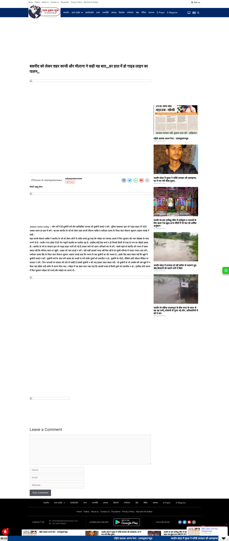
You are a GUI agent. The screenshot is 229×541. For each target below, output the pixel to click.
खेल (137, 12)
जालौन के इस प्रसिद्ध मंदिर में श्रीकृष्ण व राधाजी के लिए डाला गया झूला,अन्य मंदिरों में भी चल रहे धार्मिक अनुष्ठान (175, 223)
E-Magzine (172, 12)
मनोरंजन (130, 12)
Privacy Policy (76, 2)
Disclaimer (65, 2)
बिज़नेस (122, 12)
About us (45, 2)
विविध (144, 12)
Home (30, 2)
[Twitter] (185, 522)
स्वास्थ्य (151, 12)
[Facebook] (180, 522)
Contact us (55, 2)
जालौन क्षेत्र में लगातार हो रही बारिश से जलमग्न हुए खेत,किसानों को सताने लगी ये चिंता (175, 267)
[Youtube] (189, 522)
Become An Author (91, 2)
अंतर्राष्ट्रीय (89, 12)
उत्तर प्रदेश (76, 12)
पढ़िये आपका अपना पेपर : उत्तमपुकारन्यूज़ (171, 138)
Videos (37, 2)
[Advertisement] (114, 42)
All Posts (70, 182)
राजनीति (105, 12)
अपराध (113, 12)
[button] (198, 13)
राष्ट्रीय (66, 12)
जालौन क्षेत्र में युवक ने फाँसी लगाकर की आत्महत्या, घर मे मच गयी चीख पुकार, (175, 179)
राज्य (98, 12)
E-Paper (161, 12)
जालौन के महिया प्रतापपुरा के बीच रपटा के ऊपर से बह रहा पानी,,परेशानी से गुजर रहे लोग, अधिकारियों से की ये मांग (176, 310)
